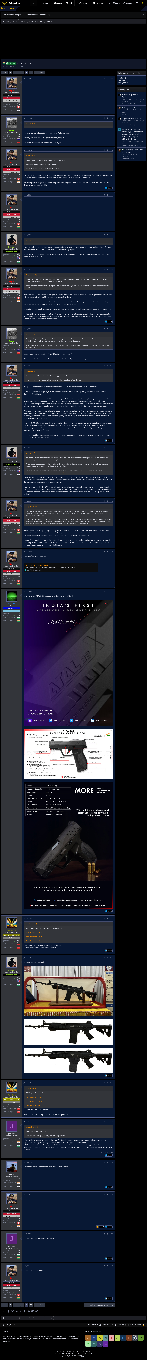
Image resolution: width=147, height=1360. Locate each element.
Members (99, 3)
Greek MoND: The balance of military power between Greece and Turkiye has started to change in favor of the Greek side (132, 134)
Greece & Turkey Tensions (131, 145)
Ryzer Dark (12, 1325)
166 (19, 1140)
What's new (83, 3)
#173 (111, 918)
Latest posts (123, 90)
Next (41, 73)
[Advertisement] (73, 42)
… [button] (14, 73)
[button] (50, 3)
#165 (111, 235)
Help (131, 1325)
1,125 (18, 256)
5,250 (18, 942)
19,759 (18, 137)
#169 (111, 448)
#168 (111, 366)
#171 (111, 552)
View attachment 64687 (34, 1105)
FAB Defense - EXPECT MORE (37, 565)
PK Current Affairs (128, 158)
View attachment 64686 (34, 1101)
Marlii (11, 1174)
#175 (111, 1083)
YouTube (122, 80)
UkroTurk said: (31, 1127)
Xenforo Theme (74, 1355)
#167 (111, 329)
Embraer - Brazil (123, 8)
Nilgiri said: (29, 124)
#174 (111, 958)
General (125, 114)
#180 (111, 1266)
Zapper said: (30, 275)
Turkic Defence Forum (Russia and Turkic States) (132, 102)
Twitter (121, 78)
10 (31, 73)
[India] (4, 63)
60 (14, 942)
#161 (111, 78)
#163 (111, 150)
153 (13, 105)
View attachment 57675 (34, 941)
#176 (111, 1121)
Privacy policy (121, 1325)
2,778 (18, 615)
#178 (111, 1194)
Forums (45, 3)
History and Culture (130, 107)
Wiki (70, 3)
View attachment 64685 (34, 1097)
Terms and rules (107, 1325)
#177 (111, 1162)
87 (14, 615)
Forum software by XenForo (73, 1351)
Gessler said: (30, 924)
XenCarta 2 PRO (64, 1357)
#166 (111, 269)
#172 (111, 591)
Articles (59, 3)
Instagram (122, 83)
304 (19, 1181)
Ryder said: (30, 155)
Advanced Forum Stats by (73, 1353)
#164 (111, 195)
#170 (111, 501)
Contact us (94, 1325)
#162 (111, 118)
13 (13, 137)
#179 (111, 1234)
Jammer (11, 1134)
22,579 (18, 105)
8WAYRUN (84, 1357)
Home (33, 3)
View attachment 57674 (34, 937)
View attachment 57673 (34, 932)
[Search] (137, 3)
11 (36, 73)
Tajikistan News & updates (132, 118)
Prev (5, 73)
